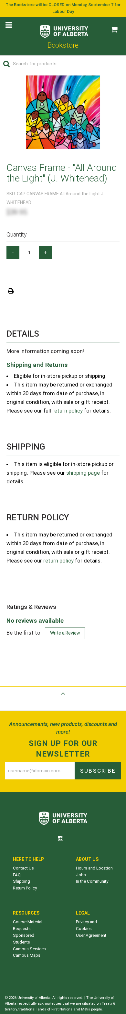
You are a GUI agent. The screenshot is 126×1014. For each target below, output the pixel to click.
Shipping (21, 881)
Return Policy (25, 888)
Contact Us (23, 868)
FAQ (17, 874)
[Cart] (114, 30)
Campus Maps (26, 955)
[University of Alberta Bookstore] (64, 29)
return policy (67, 410)
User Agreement (91, 935)
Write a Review (65, 633)
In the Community (92, 881)
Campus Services (29, 948)
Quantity (16, 234)
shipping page (83, 473)
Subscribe (98, 770)
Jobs (81, 874)
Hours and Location (94, 868)
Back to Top (63, 701)
